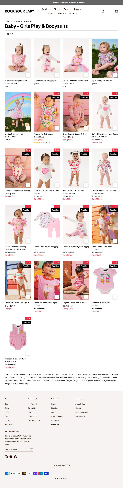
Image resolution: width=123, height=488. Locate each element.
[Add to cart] (28, 75)
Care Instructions (34, 420)
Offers (61, 13)
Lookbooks (55, 420)
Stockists (54, 408)
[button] (116, 11)
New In (45, 9)
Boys (66, 9)
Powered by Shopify (61, 479)
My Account (32, 404)
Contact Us (32, 408)
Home (7, 21)
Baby (76, 9)
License (49, 13)
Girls (56, 9)
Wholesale (55, 424)
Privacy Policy (79, 416)
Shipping (77, 408)
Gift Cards (8, 424)
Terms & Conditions (81, 412)
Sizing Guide (32, 416)
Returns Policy (79, 404)
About (53, 412)
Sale (6, 416)
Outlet (72, 13)
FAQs (30, 412)
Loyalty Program (57, 416)
